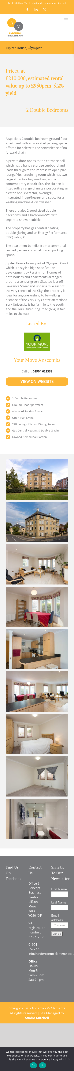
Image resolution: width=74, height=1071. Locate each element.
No (42, 1065)
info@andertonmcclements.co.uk (48, 3)
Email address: (57, 917)
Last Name (58, 902)
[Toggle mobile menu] (66, 20)
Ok (33, 1065)
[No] (69, 1059)
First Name (59, 889)
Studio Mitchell (37, 1018)
